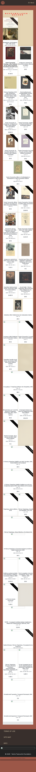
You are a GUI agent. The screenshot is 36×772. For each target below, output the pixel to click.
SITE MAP (7, 737)
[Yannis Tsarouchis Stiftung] (3, 3)
